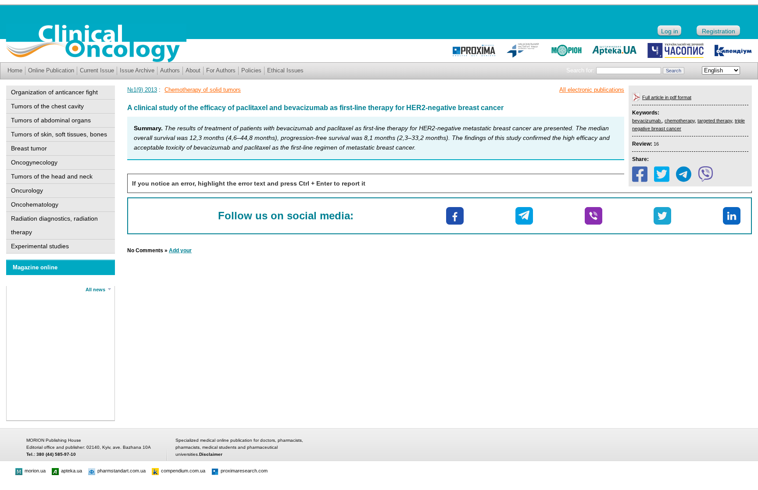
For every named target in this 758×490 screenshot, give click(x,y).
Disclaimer (210, 454)
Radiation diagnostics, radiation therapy (54, 225)
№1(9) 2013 (142, 89)
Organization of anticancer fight (54, 92)
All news (95, 289)
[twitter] (661, 174)
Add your (180, 250)
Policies (251, 70)
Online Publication (51, 70)
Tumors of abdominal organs (51, 120)
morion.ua (35, 470)
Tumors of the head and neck (52, 176)
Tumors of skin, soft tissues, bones (59, 134)
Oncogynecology (34, 162)
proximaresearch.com (244, 470)
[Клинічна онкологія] (96, 60)
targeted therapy (714, 120)
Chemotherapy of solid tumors (202, 89)
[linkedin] (731, 216)
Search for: (580, 70)
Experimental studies (40, 246)
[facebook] (639, 174)
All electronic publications (591, 89)
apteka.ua (71, 470)
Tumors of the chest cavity (47, 106)
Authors (170, 70)
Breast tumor (29, 148)
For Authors (221, 70)
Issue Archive (137, 70)
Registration (718, 31)
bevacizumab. (647, 120)
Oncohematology (34, 204)
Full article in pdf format (666, 97)
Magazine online (35, 267)
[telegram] (683, 174)
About (193, 70)
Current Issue (97, 70)
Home (14, 70)
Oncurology (27, 190)
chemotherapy (680, 120)
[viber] (705, 174)
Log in (669, 31)
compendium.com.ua (183, 470)
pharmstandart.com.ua (121, 470)
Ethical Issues (285, 70)
